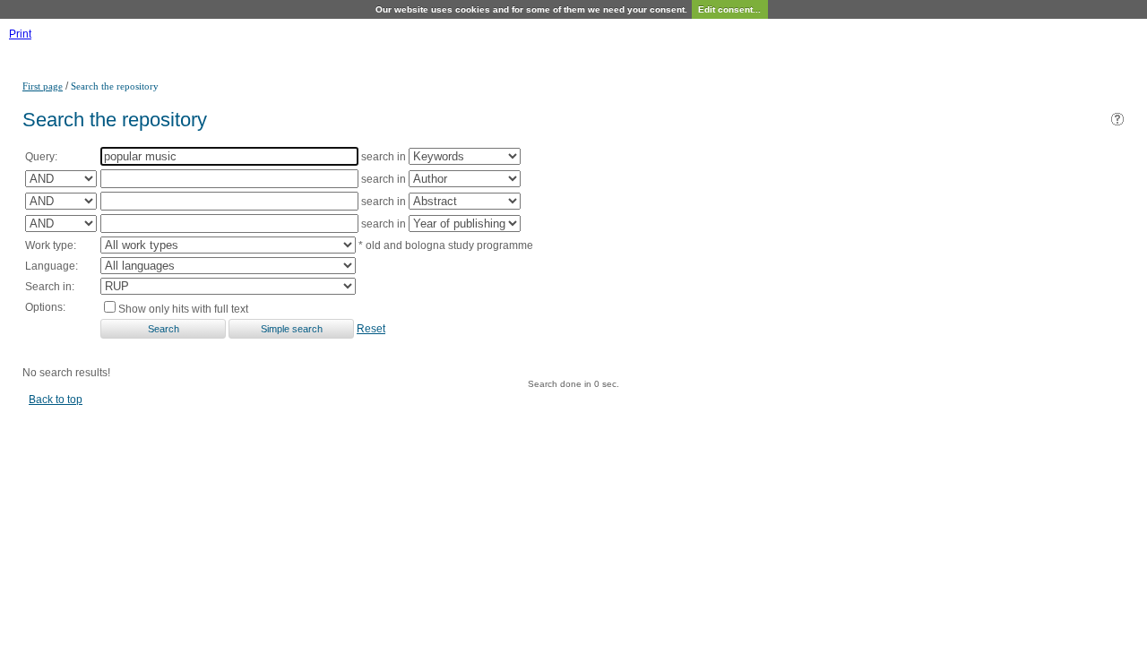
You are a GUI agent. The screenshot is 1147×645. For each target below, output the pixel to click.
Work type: (50, 245)
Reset (371, 328)
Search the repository (115, 86)
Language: (51, 266)
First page (42, 86)
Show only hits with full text (183, 309)
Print (20, 34)
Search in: (49, 286)
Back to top (55, 399)
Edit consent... (729, 9)
